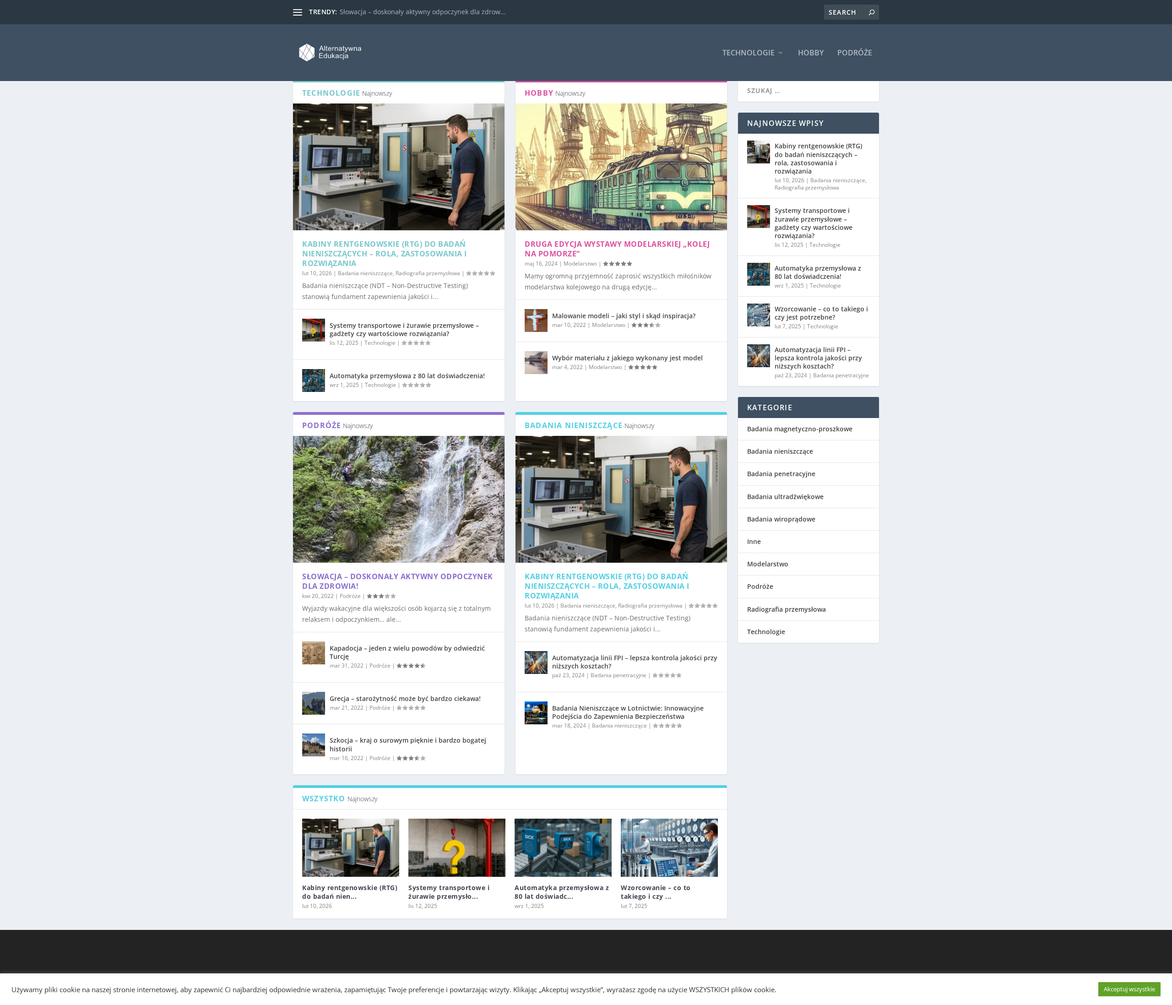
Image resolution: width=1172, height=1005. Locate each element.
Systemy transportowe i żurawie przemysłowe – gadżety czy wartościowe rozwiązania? (404, 329)
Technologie (748, 53)
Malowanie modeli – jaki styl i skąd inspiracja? (623, 315)
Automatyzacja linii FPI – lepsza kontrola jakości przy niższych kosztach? (634, 661)
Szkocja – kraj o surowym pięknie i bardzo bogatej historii (408, 744)
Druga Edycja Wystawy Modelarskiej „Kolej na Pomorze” (617, 249)
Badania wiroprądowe (781, 519)
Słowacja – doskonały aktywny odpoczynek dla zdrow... (423, 11)
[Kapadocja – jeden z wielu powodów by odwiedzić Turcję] (313, 652)
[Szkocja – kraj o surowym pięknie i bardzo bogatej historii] (313, 744)
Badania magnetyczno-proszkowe (799, 428)
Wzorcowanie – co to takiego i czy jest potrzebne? (821, 312)
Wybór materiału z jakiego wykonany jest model (627, 357)
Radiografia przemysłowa (428, 273)
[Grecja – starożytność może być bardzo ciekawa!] (313, 703)
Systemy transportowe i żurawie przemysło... (448, 891)
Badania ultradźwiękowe (785, 496)
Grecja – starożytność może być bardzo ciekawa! (405, 698)
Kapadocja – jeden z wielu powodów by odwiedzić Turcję (407, 652)
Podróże (854, 53)
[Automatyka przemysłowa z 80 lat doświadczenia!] (313, 380)
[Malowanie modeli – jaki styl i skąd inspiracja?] (536, 320)
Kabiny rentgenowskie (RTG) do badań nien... (349, 891)
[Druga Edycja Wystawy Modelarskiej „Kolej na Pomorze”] (621, 166)
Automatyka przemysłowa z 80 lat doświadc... (562, 891)
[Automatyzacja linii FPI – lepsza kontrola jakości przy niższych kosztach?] (536, 662)
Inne (754, 541)
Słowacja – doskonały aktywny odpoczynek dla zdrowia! (397, 581)
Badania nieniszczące (365, 273)
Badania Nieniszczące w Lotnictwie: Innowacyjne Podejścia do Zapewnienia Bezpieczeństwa (628, 712)
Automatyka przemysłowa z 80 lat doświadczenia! (407, 375)
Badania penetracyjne (618, 675)
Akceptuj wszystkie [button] (1129, 989)
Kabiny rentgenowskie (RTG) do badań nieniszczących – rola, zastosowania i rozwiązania (384, 253)
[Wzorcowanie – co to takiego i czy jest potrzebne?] (669, 848)
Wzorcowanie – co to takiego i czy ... (656, 891)
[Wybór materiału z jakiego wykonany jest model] (536, 362)
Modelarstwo (580, 263)
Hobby (811, 53)
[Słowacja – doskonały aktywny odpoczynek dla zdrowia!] (399, 499)
